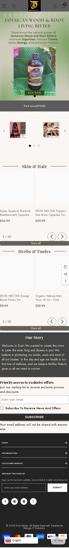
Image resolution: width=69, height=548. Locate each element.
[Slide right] (62, 237)
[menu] (4, 6)
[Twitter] (33, 501)
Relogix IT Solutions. (34, 528)
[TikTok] (24, 501)
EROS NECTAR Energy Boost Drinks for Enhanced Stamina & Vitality (14, 298)
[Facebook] (5, 501)
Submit (57, 487)
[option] (34, 56)
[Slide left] (52, 237)
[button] (4, 131)
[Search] (14, 6)
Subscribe (34, 417)
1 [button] (28, 96)
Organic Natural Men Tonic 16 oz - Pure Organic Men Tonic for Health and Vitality (49, 298)
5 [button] (42, 96)
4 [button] (38, 96)
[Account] (55, 6)
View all (36, 243)
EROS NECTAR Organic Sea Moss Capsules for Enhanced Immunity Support (50, 213)
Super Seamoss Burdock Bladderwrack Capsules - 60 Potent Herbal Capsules (15, 213)
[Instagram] (14, 501)
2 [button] (31, 96)
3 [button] (35, 96)
